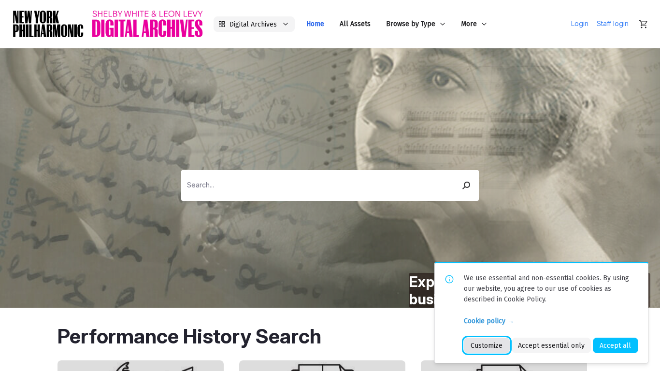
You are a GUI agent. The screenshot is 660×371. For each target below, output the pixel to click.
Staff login (613, 24)
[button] (466, 185)
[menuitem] (315, 24)
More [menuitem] (469, 24)
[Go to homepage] (108, 24)
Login (579, 24)
